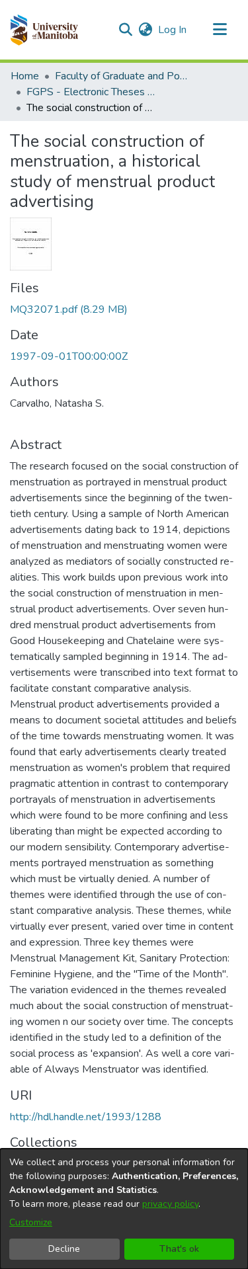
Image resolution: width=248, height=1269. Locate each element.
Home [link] (25, 76)
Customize (30, 1222)
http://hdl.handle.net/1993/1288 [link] (85, 1117)
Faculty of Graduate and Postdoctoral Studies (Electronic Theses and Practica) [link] (121, 76)
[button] (44, 29)
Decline (64, 1249)
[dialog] (124, 1209)
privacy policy (170, 1204)
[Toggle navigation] (219, 29)
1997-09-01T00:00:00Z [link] (69, 356)
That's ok (179, 1249)
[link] (69, 309)
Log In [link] (173, 29)
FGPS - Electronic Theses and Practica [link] (92, 92)
